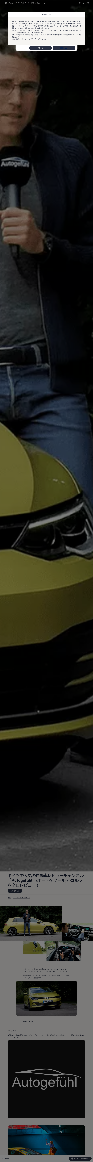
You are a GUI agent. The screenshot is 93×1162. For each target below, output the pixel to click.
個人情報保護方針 (27, 28)
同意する (40, 48)
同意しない (64, 48)
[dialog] (46, 581)
